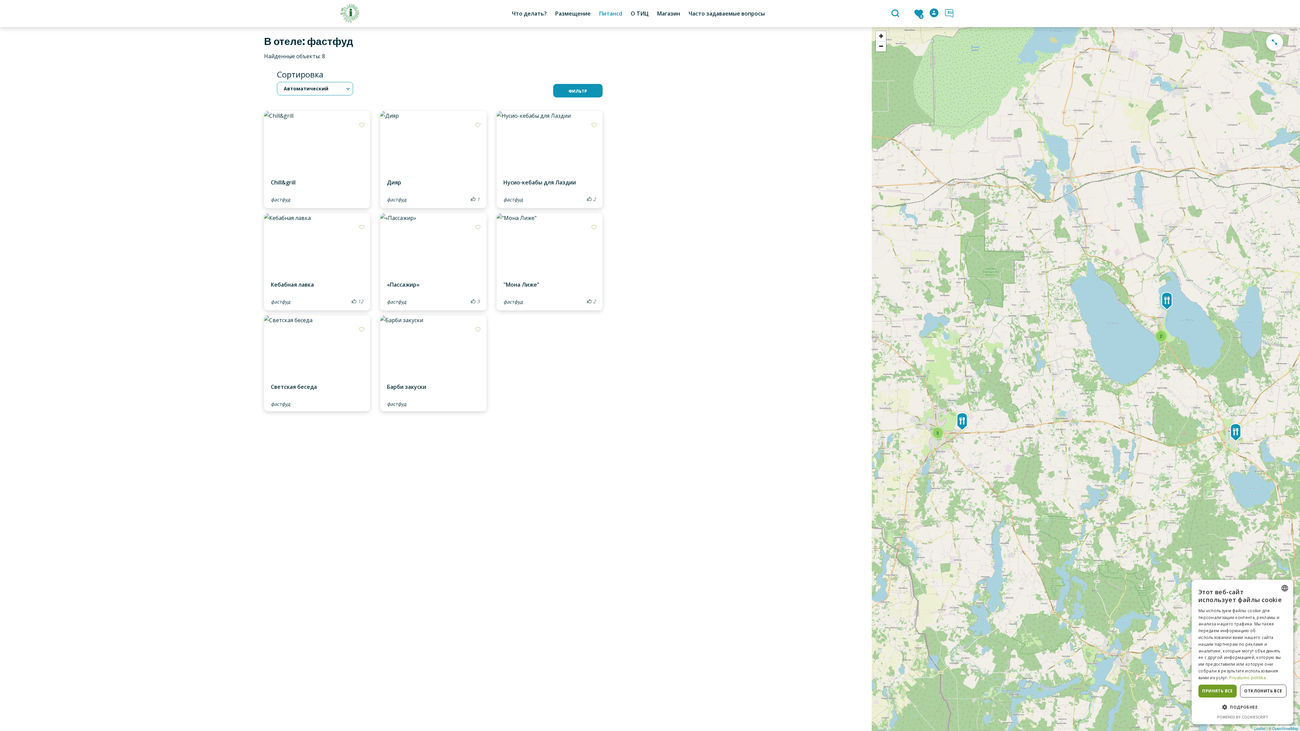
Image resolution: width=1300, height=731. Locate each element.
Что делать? (529, 13)
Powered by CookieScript (1242, 716)
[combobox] (1284, 588)
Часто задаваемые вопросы (727, 13)
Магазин (668, 13)
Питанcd (610, 13)
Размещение (573, 13)
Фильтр (577, 91)
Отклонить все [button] (1263, 691)
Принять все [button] (1217, 691)
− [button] (881, 46)
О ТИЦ (640, 13)
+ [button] (881, 36)
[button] (1242, 707)
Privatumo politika (1247, 678)
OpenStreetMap (1285, 728)
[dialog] (1242, 652)
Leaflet (1259, 728)
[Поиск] (896, 13)
